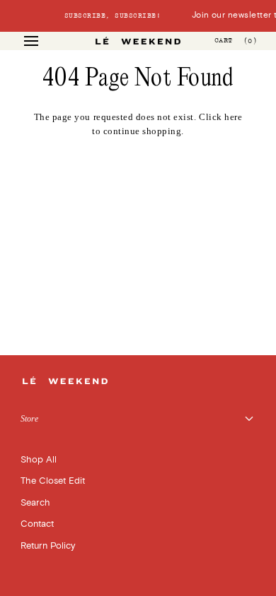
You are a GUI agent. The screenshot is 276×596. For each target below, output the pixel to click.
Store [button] (29, 419)
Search (35, 502)
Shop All (39, 459)
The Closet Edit (53, 481)
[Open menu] (44, 41)
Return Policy (48, 546)
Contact (37, 524)
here (233, 117)
